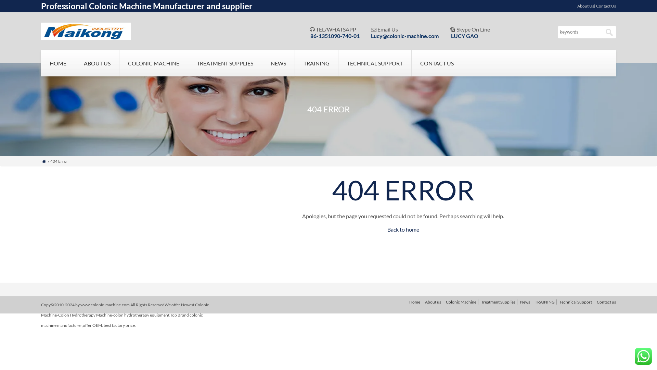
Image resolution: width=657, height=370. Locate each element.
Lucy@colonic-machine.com (405, 36)
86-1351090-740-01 (335, 36)
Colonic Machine (153, 63)
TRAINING (317, 63)
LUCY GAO (464, 36)
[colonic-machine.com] (86, 37)
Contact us (437, 63)
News (278, 63)
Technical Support (375, 63)
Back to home (403, 229)
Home (58, 63)
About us (97, 63)
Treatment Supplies (225, 63)
